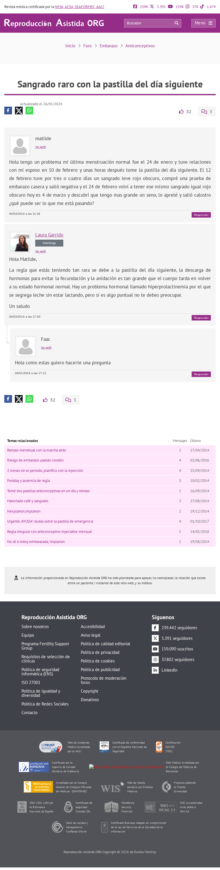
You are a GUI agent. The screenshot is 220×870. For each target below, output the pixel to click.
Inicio (70, 45)
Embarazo (108, 45)
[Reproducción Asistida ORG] (54, 22)
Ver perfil (40, 147)
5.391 (161, 6)
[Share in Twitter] (19, 110)
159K (179, 6)
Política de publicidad (100, 669)
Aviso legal (90, 635)
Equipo (27, 635)
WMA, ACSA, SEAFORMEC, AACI (79, 6)
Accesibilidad (93, 626)
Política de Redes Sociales (44, 704)
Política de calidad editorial (105, 644)
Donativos (90, 699)
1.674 (211, 6)
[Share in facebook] (8, 110)
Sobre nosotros (35, 626)
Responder (201, 214)
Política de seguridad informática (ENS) (40, 671)
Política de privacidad (100, 652)
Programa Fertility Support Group (45, 646)
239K (143, 6)
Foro (87, 45)
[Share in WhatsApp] (29, 110)
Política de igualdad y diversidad (40, 693)
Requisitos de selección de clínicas (45, 658)
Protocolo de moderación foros (103, 680)
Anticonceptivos (140, 45)
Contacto (29, 712)
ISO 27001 (30, 682)
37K (195, 6)
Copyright (89, 691)
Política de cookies (98, 661)
